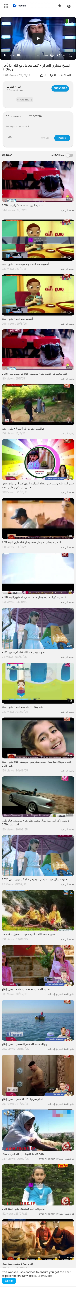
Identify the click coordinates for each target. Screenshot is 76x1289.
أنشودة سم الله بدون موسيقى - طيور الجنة (25, 264)
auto (63, 46)
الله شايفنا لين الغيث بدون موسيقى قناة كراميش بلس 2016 (34, 374)
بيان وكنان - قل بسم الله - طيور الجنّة (22, 707)
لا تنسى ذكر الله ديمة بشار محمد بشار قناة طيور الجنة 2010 (34, 597)
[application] (38, 38)
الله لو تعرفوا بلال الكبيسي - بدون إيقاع (23, 1099)
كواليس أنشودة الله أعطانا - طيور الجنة (23, 428)
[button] (69, 6)
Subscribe (60, 88)
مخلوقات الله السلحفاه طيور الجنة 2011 (23, 1209)
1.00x (46, 55)
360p (65, 55)
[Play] (5, 55)
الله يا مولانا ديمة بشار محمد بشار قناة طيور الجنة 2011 (31, 542)
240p (64, 41)
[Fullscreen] (71, 55)
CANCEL (45, 137)
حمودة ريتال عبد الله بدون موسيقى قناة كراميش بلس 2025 (34, 879)
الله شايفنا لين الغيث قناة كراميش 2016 (23, 205)
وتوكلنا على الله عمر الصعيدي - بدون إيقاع (25, 1044)
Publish (62, 137)
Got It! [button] (9, 1281)
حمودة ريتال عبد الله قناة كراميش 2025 (24, 652)
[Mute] (58, 55)
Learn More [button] (45, 1276)
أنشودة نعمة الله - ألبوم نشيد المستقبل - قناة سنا (29, 934)
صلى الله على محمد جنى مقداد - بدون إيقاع (26, 989)
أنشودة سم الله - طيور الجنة (17, 319)
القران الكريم (14, 87)
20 (52, 55)
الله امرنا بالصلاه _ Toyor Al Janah (23, 1154)
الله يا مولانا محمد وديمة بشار (18, 1264)
